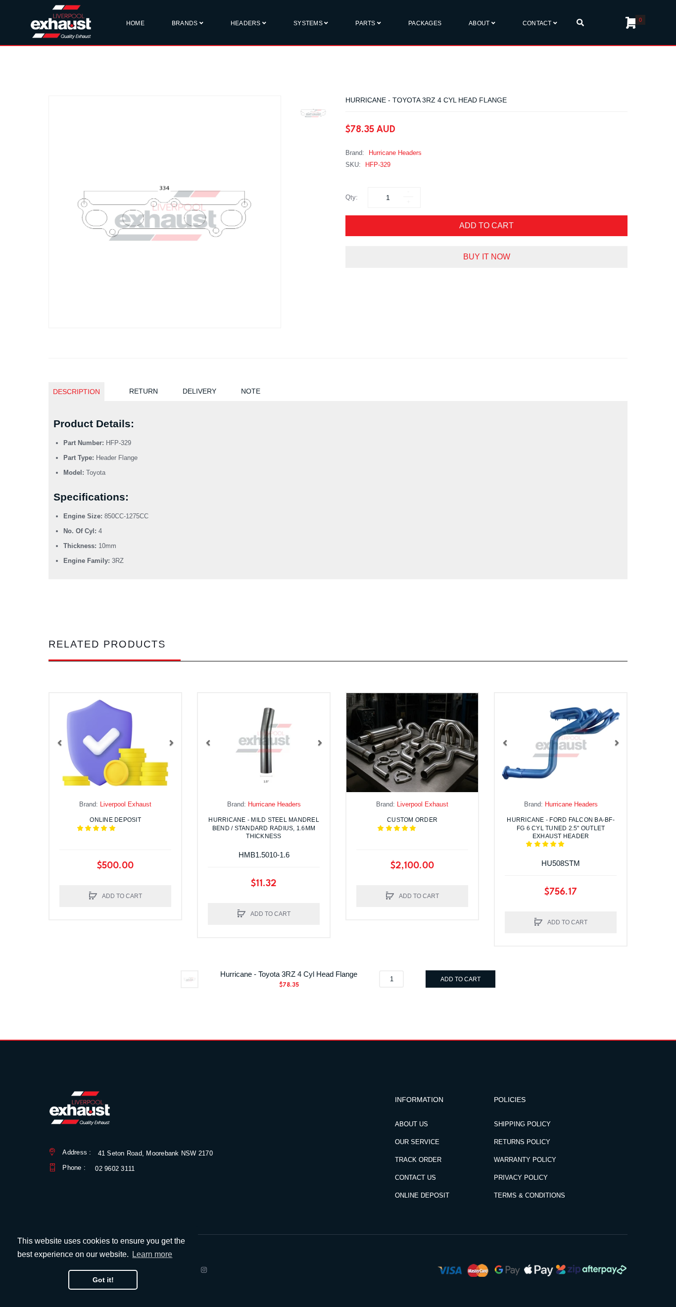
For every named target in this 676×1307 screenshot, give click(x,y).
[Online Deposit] (115, 742)
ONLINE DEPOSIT (422, 1195)
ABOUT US (411, 1124)
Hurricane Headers (395, 152)
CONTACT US (415, 1177)
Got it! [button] (103, 1280)
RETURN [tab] (143, 391)
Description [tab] (76, 392)
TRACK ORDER (418, 1159)
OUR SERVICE (417, 1142)
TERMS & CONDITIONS (529, 1195)
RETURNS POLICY (522, 1142)
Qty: (351, 197)
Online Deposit (121, 823)
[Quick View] (61, 725)
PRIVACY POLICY (521, 1177)
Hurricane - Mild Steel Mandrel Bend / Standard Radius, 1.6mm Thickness (263, 827)
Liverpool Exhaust (125, 804)
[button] (59, 743)
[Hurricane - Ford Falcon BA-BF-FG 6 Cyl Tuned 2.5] (561, 742)
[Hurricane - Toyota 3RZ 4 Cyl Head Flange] (313, 113)
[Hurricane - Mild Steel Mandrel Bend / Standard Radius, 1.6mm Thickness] (264, 742)
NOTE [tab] (250, 391)
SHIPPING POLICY (522, 1124)
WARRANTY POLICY (525, 1159)
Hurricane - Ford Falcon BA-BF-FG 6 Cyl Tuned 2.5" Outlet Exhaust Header (561, 832)
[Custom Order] (412, 742)
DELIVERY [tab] (199, 391)
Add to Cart (486, 225)
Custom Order (417, 823)
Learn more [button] (152, 1254)
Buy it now (486, 256)
